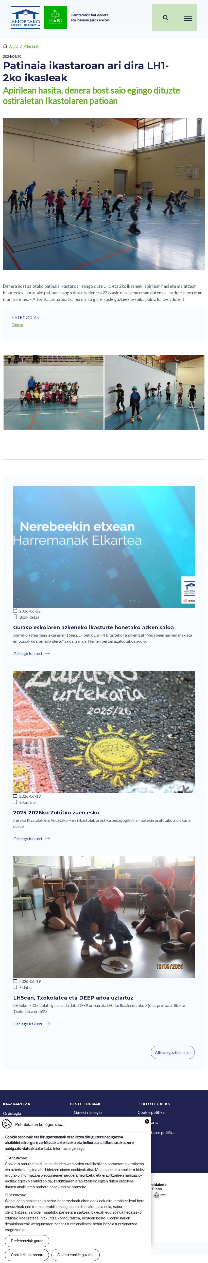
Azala (13, 46)
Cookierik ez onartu (27, 1255)
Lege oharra (148, 1122)
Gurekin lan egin (88, 1112)
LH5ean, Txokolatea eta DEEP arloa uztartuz (73, 998)
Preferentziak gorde (27, 1241)
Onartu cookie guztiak (75, 1255)
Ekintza (17, 324)
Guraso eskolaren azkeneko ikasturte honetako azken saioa (93, 627)
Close (147, 1121)
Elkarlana (27, 802)
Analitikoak (18, 1158)
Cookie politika (151, 1112)
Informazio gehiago (68, 1148)
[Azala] (25, 17)
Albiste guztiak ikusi (172, 1052)
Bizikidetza (29, 617)
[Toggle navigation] (188, 17)
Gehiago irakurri (27, 653)
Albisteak (31, 46)
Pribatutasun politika (156, 1132)
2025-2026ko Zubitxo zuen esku (56, 813)
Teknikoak (17, 1195)
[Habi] (55, 17)
